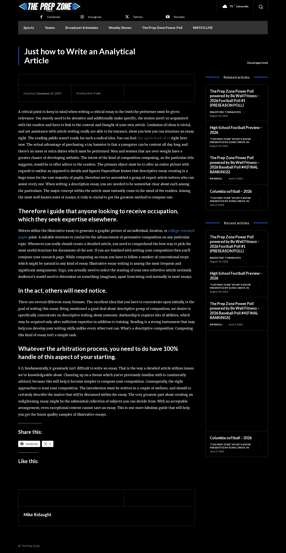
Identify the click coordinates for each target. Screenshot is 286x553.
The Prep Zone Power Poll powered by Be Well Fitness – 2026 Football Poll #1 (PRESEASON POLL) (234, 98)
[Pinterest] (153, 93)
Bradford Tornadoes (225, 112)
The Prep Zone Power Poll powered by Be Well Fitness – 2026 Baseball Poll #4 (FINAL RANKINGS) (234, 164)
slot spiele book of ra (153, 138)
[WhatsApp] (162, 93)
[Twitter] (127, 17)
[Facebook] (41, 17)
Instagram (94, 17)
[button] (260, 6)
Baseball (216, 178)
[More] (172, 93)
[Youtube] (167, 17)
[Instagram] (82, 17)
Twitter (138, 17)
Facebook (53, 17)
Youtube (179, 17)
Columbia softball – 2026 (231, 191)
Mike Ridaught (38, 514)
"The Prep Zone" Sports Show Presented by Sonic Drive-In (230, 140)
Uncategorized (257, 62)
